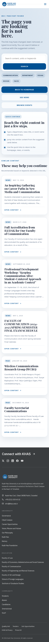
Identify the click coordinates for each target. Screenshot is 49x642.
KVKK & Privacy (7, 630)
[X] (3, 461)
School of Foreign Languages (13, 579)
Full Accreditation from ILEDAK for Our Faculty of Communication (19, 230)
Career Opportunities (10, 524)
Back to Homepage (24, 89)
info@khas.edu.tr (11, 504)
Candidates (6, 604)
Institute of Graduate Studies (13, 583)
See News (24, 97)
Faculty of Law (7, 558)
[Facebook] (17, 461)
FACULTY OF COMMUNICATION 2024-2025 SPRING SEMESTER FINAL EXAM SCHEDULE (21, 325)
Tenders (16, 626)
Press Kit (18, 630)
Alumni (4, 600)
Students (5, 596)
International (7, 609)
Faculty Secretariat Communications (16, 409)
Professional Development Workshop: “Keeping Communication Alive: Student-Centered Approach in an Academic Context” (22, 275)
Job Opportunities (27, 626)
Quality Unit (6, 626)
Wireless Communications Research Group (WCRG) (21, 367)
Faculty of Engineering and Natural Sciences (18, 571)
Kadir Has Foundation (9, 545)
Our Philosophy (7, 533)
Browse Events (24, 105)
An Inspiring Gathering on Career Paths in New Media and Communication (22, 188)
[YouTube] (22, 461)
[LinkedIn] (12, 461)
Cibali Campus (7, 520)
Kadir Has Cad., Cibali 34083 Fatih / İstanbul (21, 496)
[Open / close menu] (45, 4)
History (4, 541)
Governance (6, 516)
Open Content (11, 210)
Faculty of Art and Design (11, 575)
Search (24, 66)
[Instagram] (8, 461)
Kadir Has (5, 537)
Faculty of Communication (11, 566)
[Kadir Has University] (9, 4)
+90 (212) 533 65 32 (12, 500)
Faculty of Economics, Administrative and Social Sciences (23, 562)
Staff (4, 613)
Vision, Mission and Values (11, 528)
